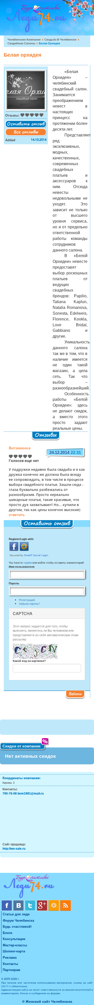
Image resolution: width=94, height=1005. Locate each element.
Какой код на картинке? (29, 661)
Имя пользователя (21, 566)
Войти (75, 693)
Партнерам (11, 969)
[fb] (7, 902)
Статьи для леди (16, 914)
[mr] (54, 902)
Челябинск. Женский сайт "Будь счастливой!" (35, 19)
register (28, 562)
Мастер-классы (15, 945)
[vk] (19, 902)
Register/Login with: (21, 539)
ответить (17, 515)
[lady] (47, 887)
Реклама (10, 957)
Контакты (10, 963)
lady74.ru (6, 986)
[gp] (42, 902)
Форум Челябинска (18, 920)
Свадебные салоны (21, 43)
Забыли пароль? (29, 603)
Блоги (7, 932)
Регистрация (27, 600)
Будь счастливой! (17, 926)
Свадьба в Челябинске (60, 39)
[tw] (31, 902)
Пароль (14, 583)
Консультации (14, 938)
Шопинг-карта (14, 951)
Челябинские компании (24, 39)
